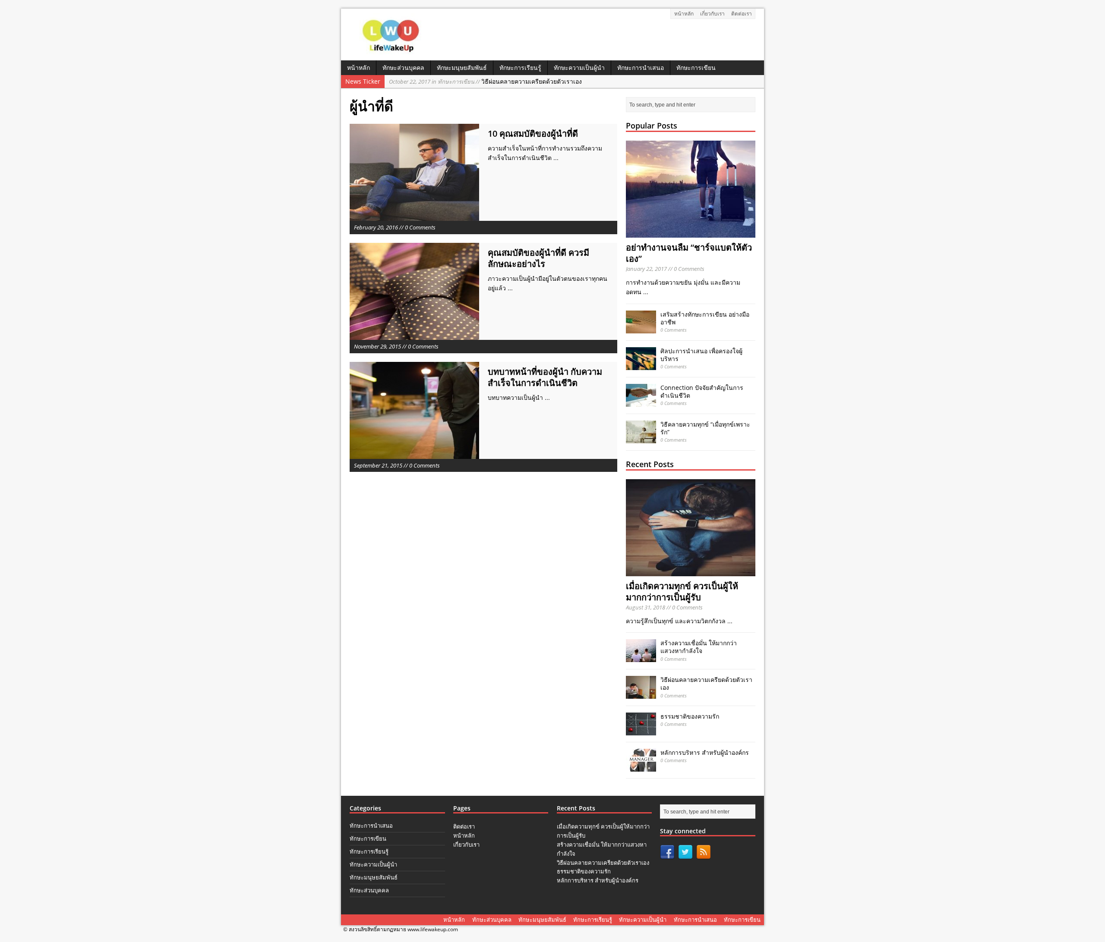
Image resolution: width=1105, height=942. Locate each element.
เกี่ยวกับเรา (712, 13)
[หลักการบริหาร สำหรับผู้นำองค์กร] (641, 767)
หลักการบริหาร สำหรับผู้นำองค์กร (704, 752)
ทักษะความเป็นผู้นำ (579, 67)
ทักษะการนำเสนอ (640, 67)
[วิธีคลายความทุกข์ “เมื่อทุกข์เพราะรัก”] (641, 438)
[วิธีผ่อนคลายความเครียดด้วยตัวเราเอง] (641, 694)
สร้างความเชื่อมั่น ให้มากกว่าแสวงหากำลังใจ (698, 647)
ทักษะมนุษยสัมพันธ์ (462, 67)
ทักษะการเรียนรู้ (520, 67)
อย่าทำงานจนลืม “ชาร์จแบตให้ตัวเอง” (689, 253)
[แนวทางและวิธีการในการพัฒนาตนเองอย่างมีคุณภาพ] (391, 51)
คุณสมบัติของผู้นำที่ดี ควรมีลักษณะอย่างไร (538, 258)
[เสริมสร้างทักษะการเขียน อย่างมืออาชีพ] (641, 328)
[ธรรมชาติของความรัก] (641, 730)
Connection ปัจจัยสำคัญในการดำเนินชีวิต (701, 391)
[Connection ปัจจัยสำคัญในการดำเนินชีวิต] (641, 401)
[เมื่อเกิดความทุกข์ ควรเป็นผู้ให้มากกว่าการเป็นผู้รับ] (690, 571)
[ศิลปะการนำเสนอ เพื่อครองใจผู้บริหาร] (641, 365)
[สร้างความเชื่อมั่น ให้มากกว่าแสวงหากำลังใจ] (641, 657)
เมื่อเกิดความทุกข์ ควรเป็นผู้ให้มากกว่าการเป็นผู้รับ (682, 591)
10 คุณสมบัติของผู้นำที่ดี (533, 133)
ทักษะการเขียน (696, 67)
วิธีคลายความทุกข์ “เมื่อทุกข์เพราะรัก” (705, 428)
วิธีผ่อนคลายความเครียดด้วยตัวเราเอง (485, 81)
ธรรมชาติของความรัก (689, 716)
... (556, 158)
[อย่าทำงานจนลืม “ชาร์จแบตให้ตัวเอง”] (690, 233)
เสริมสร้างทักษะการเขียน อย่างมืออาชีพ (704, 318)
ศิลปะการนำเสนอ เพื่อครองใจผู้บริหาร (701, 355)
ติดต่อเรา (741, 13)
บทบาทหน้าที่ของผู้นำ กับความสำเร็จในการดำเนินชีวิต (545, 377)
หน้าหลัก (684, 13)
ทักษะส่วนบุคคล (403, 67)
